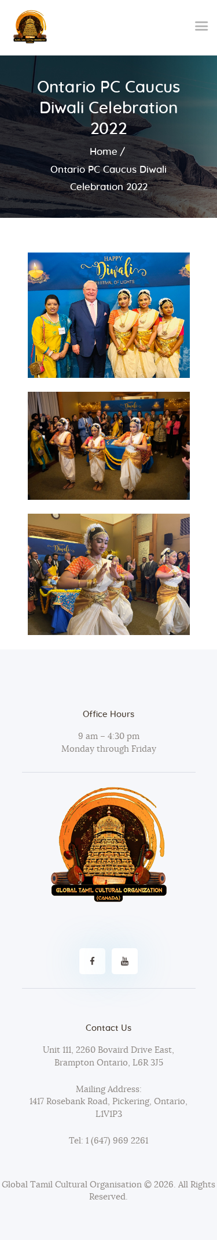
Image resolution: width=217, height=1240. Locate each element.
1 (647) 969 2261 (115, 1141)
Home (103, 152)
